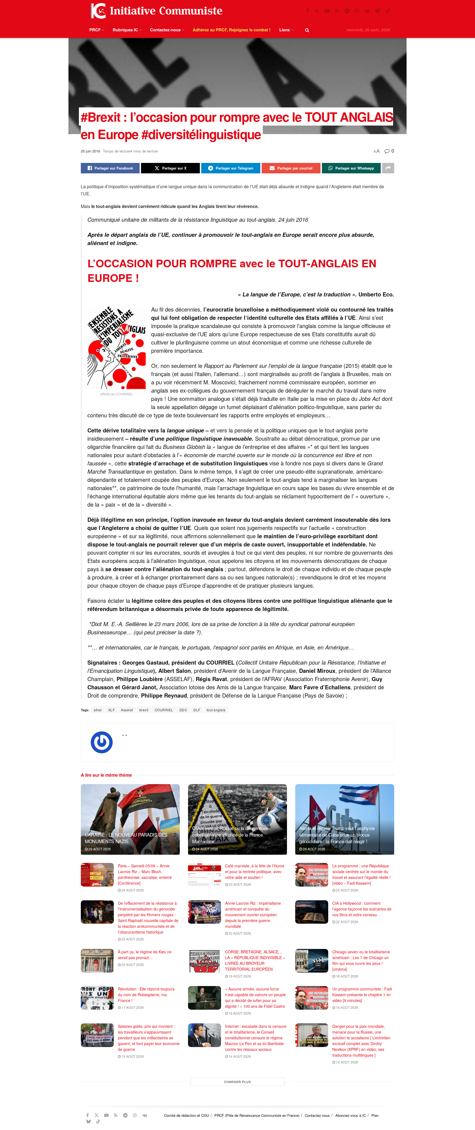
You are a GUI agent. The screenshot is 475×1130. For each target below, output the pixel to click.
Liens (284, 30)
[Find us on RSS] (337, 11)
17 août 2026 (132, 1007)
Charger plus (237, 1081)
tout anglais (216, 709)
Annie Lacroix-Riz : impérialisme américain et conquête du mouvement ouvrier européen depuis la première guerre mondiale (253, 914)
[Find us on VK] (367, 11)
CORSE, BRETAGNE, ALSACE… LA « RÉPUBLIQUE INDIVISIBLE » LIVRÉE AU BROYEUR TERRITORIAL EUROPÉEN (255, 960)
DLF (197, 709)
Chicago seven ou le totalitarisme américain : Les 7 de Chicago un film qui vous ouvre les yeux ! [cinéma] (361, 960)
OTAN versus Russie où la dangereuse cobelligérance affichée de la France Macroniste (230, 834)
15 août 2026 (346, 1007)
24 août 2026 (206, 848)
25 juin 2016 (90, 151)
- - (124, 734)
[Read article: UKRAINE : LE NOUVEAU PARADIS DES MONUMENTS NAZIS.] (130, 819)
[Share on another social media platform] (388, 168)
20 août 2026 (132, 964)
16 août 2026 (239, 1013)
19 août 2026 (239, 976)
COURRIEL (164, 709)
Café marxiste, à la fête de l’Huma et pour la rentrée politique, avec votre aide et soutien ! (254, 871)
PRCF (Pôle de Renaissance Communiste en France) (256, 1115)
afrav (98, 709)
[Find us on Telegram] (346, 11)
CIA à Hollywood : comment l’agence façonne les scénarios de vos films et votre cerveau (361, 908)
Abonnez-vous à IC (350, 1115)
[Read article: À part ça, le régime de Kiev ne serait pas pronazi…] (97, 961)
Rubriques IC (125, 30)
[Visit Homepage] (155, 11)
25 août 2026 (99, 848)
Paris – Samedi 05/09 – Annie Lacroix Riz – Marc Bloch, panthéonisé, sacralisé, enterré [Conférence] (145, 874)
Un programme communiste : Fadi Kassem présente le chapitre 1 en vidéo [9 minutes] (362, 994)
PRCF (95, 30)
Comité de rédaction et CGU (186, 1115)
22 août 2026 (239, 933)
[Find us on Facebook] (307, 11)
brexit (143, 709)
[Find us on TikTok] (388, 11)
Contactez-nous (165, 30)
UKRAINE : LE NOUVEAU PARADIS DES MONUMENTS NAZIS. (126, 838)
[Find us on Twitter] (316, 11)
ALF (111, 709)
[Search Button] (307, 30)
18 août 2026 (346, 976)
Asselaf (127, 709)
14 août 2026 (239, 1056)
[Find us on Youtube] (327, 11)
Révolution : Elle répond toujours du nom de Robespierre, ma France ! (146, 994)
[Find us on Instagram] (357, 11)
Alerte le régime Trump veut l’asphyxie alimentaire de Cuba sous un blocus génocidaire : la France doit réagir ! (337, 834)
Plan (375, 1115)
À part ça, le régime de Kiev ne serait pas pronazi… (145, 954)
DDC (183, 709)
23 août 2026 (239, 884)
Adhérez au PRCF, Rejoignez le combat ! (231, 30)
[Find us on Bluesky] (377, 11)
